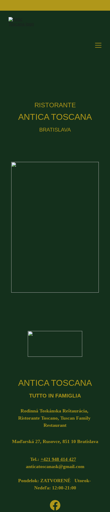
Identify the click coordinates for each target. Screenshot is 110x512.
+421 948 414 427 (58, 459)
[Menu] (98, 45)
